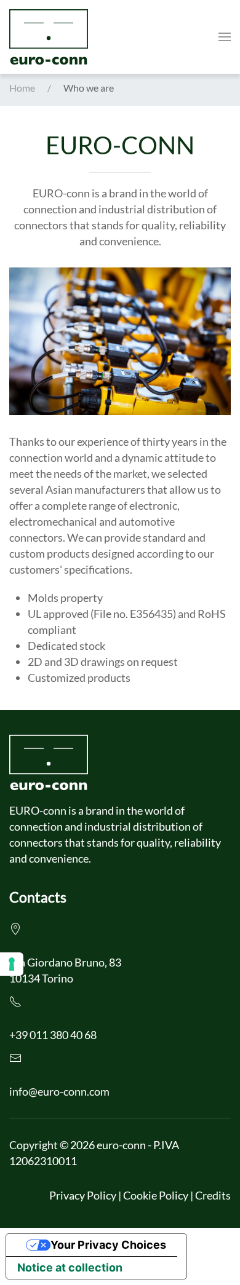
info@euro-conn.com (59, 1091)
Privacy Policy (82, 1195)
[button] (224, 37)
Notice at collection (69, 1267)
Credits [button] (213, 1195)
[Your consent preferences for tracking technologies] (11, 964)
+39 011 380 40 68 (53, 1035)
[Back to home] (48, 37)
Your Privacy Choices (108, 1244)
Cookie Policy (155, 1195)
